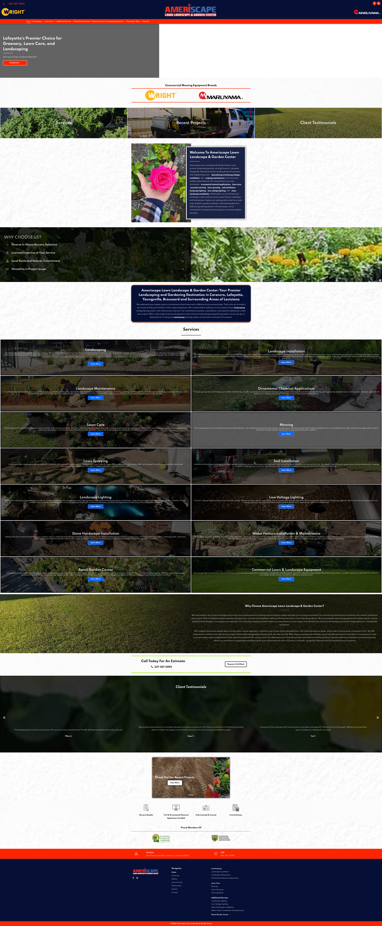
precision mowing (198, 187)
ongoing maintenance (215, 178)
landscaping (239, 308)
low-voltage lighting (217, 191)
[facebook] (374, 3)
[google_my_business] (379, 3)
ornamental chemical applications (215, 184)
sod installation (228, 187)
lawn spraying (214, 187)
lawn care (236, 184)
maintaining (179, 317)
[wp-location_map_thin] (136, 855)
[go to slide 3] (192, 794)
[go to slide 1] (189, 794)
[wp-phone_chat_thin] (216, 855)
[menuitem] (29, 21)
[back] (4, 717)
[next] (378, 717)
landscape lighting (198, 191)
